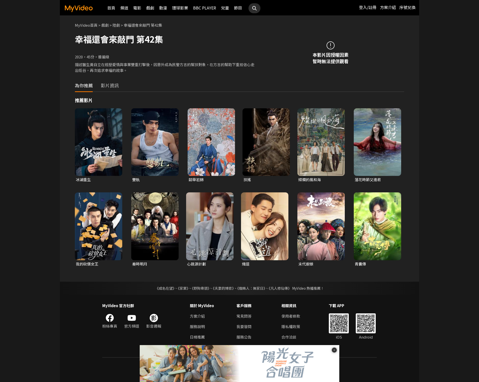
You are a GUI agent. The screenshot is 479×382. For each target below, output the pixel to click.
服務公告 (244, 337)
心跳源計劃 (196, 263)
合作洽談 (288, 337)
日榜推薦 (197, 337)
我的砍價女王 (87, 263)
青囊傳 (360, 263)
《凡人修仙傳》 (280, 288)
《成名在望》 (164, 288)
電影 (137, 8)
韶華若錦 (196, 179)
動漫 (163, 8)
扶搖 (247, 179)
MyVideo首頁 (86, 25)
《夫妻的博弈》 (223, 288)
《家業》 (183, 288)
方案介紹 (388, 7)
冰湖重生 (83, 179)
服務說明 (197, 326)
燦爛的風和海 (309, 179)
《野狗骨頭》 (200, 288)
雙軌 (136, 179)
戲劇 (150, 8)
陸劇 (116, 25)
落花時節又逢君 (368, 179)
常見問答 (244, 316)
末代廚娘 (305, 263)
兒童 (225, 8)
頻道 (124, 8)
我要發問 (244, 326)
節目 (238, 8)
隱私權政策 (290, 326)
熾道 (245, 263)
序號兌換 (407, 7)
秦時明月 (139, 263)
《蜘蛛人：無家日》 (251, 288)
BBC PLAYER (204, 8)
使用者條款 (290, 316)
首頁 (111, 8)
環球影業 (180, 8)
